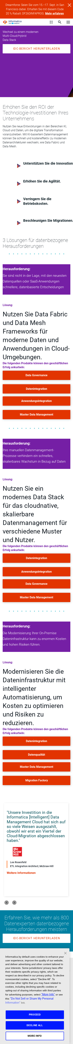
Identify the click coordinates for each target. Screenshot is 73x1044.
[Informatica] (12, 22)
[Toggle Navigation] (68, 22)
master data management (36, 414)
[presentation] (6, 902)
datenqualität (36, 754)
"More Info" (48, 994)
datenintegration (36, 388)
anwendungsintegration (36, 401)
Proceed (35, 1014)
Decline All (35, 1025)
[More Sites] (51, 22)
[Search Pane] (60, 22)
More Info (35, 1035)
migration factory (36, 780)
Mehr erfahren (54, 13)
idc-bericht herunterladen (36, 48)
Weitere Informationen (21, 873)
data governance (36, 375)
